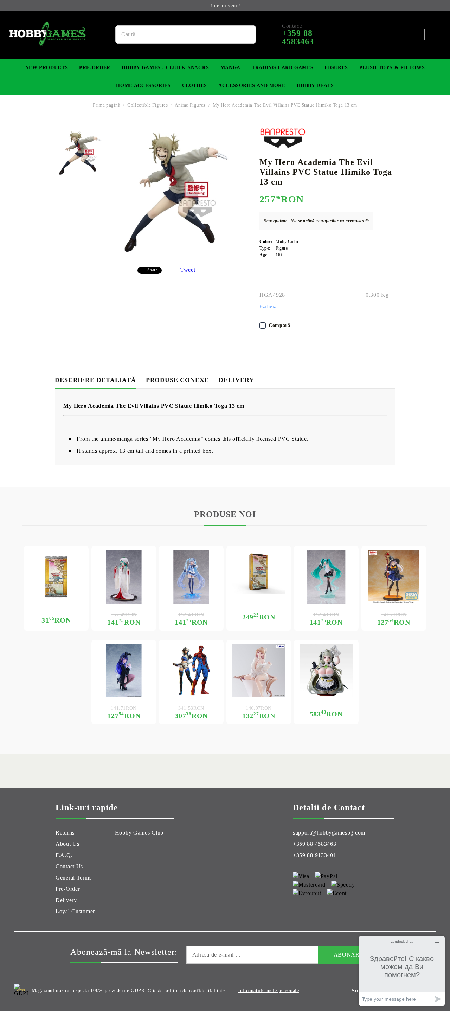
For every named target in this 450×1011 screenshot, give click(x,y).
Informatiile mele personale (268, 990)
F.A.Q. (64, 855)
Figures (336, 67)
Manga (230, 67)
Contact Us (69, 866)
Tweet (187, 270)
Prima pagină (106, 105)
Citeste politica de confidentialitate (186, 990)
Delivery (236, 380)
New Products (46, 67)
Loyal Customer (75, 911)
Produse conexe (177, 380)
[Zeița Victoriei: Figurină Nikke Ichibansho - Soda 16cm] (326, 670)
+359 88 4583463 (314, 844)
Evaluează (268, 306)
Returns (65, 833)
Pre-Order (94, 67)
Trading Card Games (282, 67)
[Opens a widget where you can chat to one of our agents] (402, 971)
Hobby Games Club (139, 833)
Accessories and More (251, 85)
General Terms (73, 878)
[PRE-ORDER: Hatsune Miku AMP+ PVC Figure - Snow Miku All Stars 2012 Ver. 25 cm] (191, 577)
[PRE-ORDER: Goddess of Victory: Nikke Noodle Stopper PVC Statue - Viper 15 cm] (258, 670)
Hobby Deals (315, 85)
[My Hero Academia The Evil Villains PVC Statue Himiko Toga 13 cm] (80, 153)
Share (152, 270)
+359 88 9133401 (314, 855)
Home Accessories (143, 85)
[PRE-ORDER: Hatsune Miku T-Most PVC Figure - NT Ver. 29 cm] (326, 577)
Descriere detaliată (95, 380)
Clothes (194, 85)
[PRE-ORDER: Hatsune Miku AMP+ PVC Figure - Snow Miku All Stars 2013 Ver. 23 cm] (123, 577)
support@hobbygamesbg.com (329, 833)
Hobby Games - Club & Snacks (165, 67)
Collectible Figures (148, 105)
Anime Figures (190, 105)
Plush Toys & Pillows (392, 67)
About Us (67, 844)
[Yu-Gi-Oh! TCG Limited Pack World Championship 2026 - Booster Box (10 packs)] (258, 572)
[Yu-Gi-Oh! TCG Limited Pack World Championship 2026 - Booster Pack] (56, 577)
